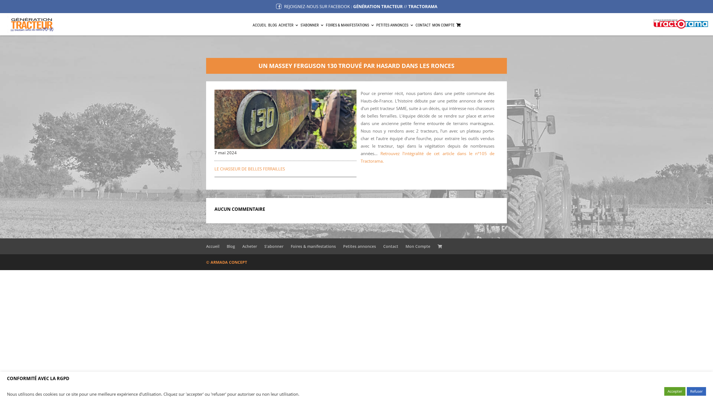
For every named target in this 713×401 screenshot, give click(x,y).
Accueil (260, 25)
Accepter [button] (675, 391)
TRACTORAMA (422, 6)
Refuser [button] (696, 391)
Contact (423, 25)
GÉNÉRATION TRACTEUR (378, 6)
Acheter (286, 25)
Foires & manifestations (347, 25)
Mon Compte (443, 25)
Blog (272, 25)
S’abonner (310, 25)
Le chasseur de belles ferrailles (249, 169)
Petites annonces (392, 25)
